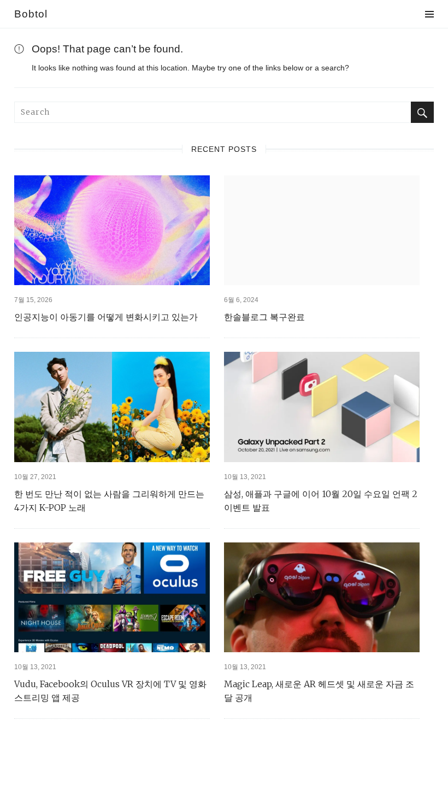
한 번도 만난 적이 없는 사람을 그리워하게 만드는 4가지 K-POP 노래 (109, 500)
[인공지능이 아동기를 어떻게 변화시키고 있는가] (112, 230)
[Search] (422, 112)
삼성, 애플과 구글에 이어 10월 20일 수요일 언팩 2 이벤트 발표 (320, 500)
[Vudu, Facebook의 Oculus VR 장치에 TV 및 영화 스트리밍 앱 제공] (112, 597)
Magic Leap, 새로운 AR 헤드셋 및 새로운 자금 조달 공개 (319, 690)
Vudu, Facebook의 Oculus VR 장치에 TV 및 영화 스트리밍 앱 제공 (110, 690)
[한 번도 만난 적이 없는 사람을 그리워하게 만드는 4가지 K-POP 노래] (112, 407)
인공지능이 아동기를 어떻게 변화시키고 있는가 (106, 316)
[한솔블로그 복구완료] (322, 230)
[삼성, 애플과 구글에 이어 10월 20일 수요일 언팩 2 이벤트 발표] (322, 407)
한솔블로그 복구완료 (264, 316)
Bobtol (31, 14)
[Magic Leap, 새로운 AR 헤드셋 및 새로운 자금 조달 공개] (322, 597)
